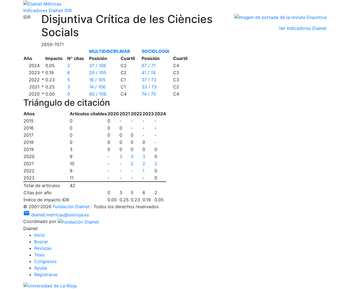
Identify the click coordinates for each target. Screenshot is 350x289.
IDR (68, 10)
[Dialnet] (42, 3)
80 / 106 (97, 94)
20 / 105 (97, 72)
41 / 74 (149, 72)
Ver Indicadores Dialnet (303, 28)
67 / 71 (149, 65)
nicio (39, 235)
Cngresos (45, 261)
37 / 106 (97, 65)
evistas (42, 248)
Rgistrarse (45, 274)
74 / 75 (149, 94)
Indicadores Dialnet (43, 10)
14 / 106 (97, 87)
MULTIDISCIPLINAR (109, 51)
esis (39, 254)
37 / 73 (149, 79)
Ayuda (40, 268)
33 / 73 (149, 87)
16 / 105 (97, 79)
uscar (41, 241)
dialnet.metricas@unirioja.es (56, 215)
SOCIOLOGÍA (156, 51)
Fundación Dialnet (71, 206)
